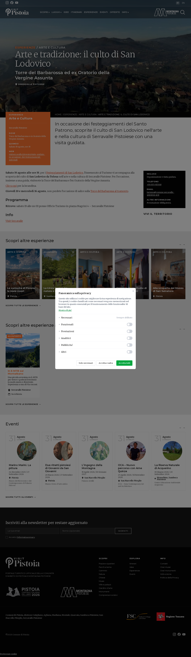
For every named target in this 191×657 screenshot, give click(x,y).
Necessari (66, 317)
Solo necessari (86, 363)
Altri (63, 351)
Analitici (66, 338)
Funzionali (67, 324)
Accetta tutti (124, 363)
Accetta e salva (106, 363)
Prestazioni (67, 331)
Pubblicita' (67, 345)
